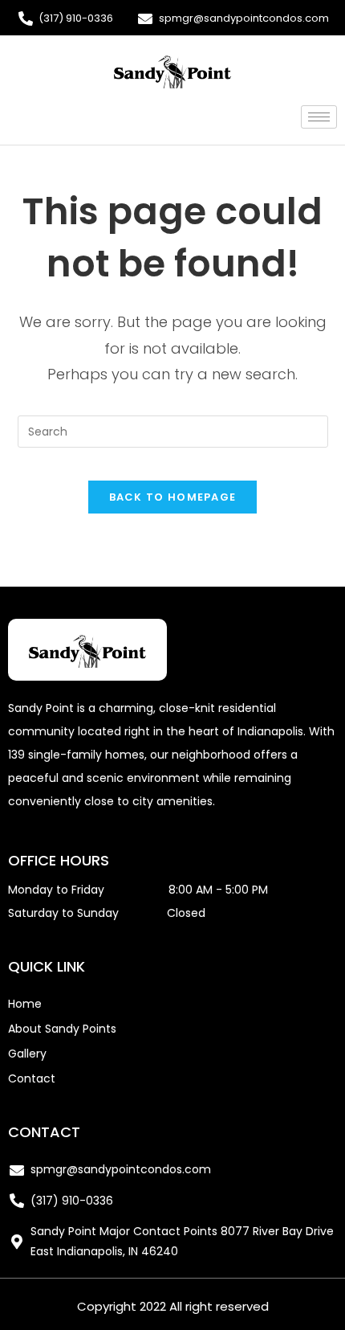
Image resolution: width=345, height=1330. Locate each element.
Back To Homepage (173, 497)
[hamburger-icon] (319, 117)
